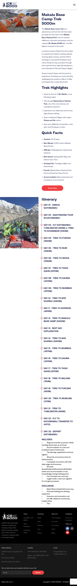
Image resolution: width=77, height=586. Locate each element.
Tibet (39, 521)
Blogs (53, 533)
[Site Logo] (10, 5)
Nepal (39, 518)
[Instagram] (72, 528)
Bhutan (39, 533)
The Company (56, 518)
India (39, 529)
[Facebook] (67, 528)
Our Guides (55, 525)
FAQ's (53, 529)
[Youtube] (67, 532)
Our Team (55, 521)
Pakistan (40, 525)
